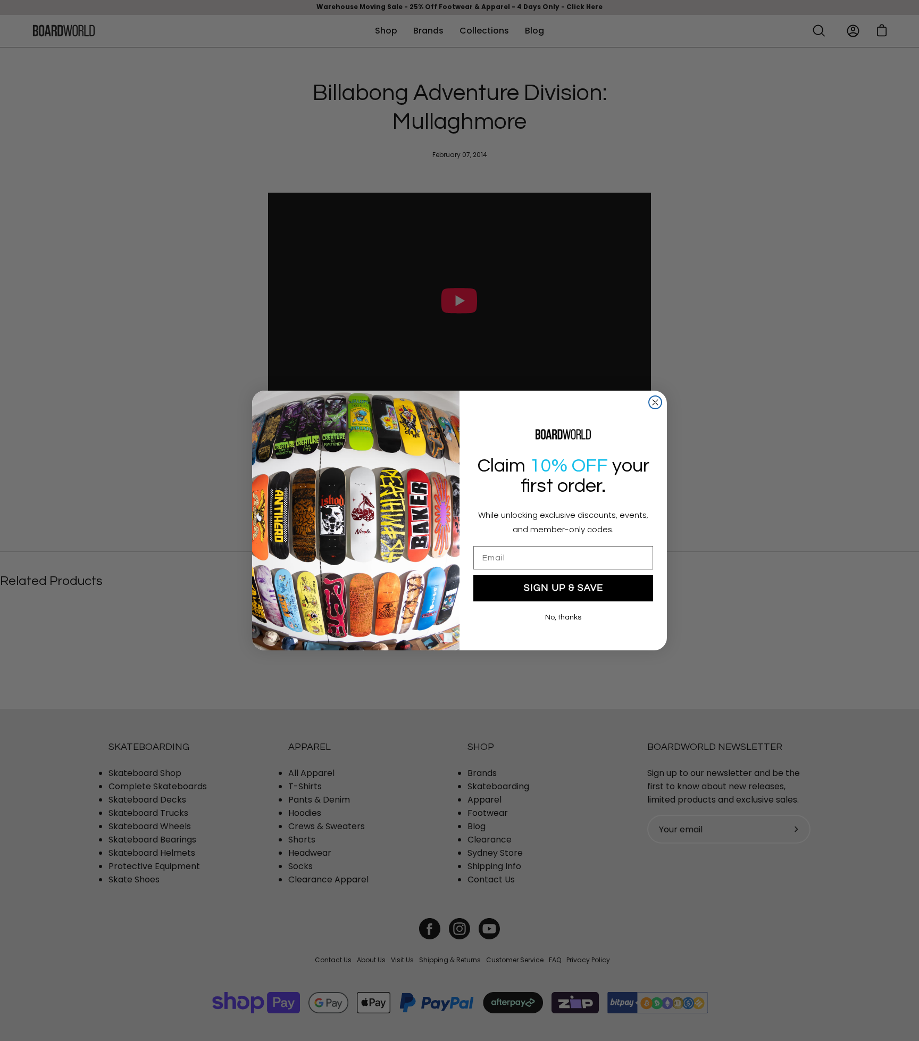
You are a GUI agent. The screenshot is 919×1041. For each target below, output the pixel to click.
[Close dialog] (655, 402)
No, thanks (563, 617)
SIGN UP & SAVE (563, 588)
